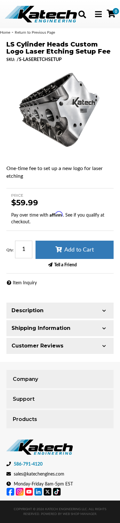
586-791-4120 (28, 464)
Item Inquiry (25, 283)
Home (5, 32)
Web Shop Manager (79, 514)
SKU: (10, 60)
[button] (82, 14)
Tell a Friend (65, 265)
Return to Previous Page (35, 32)
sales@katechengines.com (39, 474)
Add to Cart (79, 250)
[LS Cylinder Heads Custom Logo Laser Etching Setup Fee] (60, 111)
